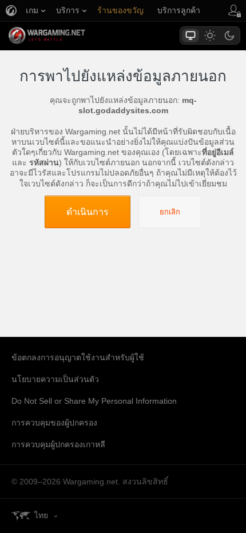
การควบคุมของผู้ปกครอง (54, 422)
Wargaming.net (67, 35)
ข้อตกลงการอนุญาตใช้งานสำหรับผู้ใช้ (77, 357)
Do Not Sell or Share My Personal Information (94, 400)
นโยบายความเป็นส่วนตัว (55, 379)
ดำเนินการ (87, 211)
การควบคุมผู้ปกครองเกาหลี (58, 444)
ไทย (41, 515)
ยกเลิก (170, 212)
